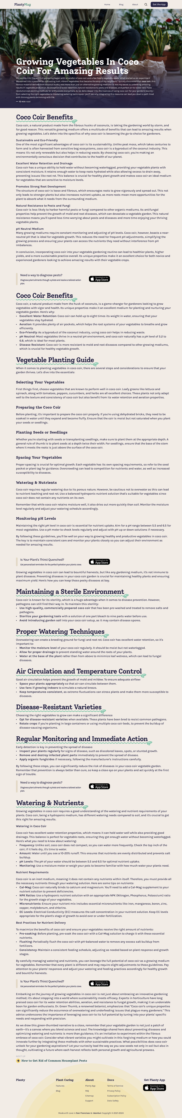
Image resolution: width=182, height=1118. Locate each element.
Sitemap (89, 1095)
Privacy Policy (113, 1091)
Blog (58, 1091)
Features (60, 1085)
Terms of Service (115, 1085)
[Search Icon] (146, 4)
